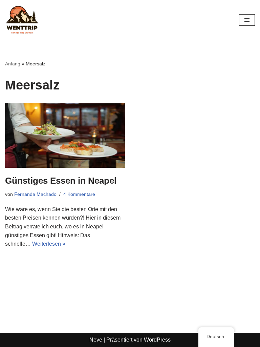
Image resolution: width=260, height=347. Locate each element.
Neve (95, 340)
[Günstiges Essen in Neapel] (65, 135)
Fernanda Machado (35, 194)
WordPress (157, 340)
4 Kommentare (79, 194)
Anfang (12, 63)
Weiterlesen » (48, 244)
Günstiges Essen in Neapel (60, 181)
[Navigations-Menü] (247, 20)
